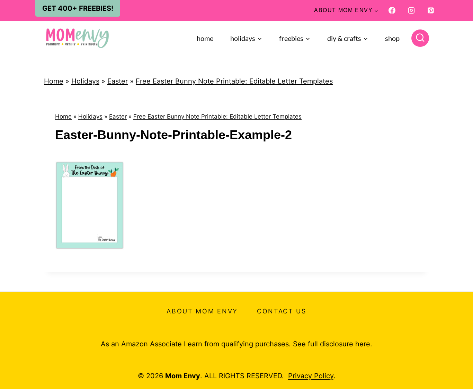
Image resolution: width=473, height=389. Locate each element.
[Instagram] (411, 10)
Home (205, 38)
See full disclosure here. (332, 344)
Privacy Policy (310, 376)
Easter (117, 81)
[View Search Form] (420, 38)
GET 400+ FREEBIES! (77, 8)
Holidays (85, 81)
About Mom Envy (202, 311)
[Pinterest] (431, 10)
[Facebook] (392, 10)
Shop (392, 38)
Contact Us (281, 311)
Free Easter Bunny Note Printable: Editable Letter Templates (234, 81)
